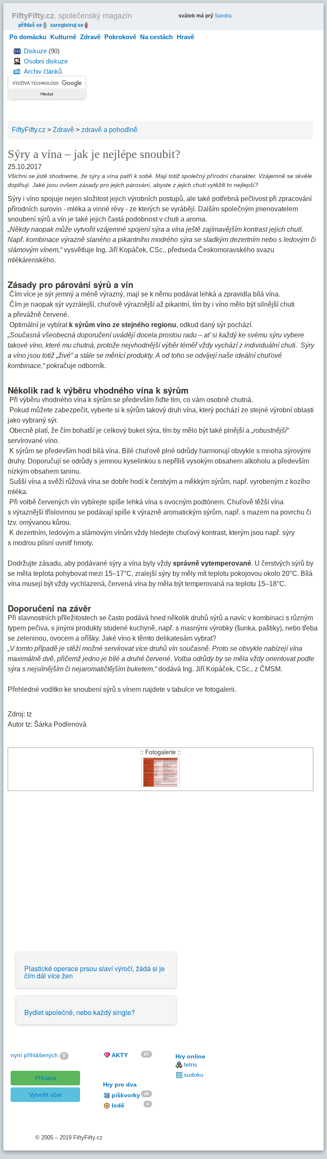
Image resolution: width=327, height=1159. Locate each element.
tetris (190, 1064)
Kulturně (63, 36)
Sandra (223, 16)
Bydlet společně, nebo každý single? (79, 1012)
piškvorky (126, 1095)
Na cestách (156, 36)
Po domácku (27, 36)
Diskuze (35, 51)
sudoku (194, 1074)
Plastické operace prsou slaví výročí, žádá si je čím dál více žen (94, 972)
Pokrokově (120, 36)
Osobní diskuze (46, 61)
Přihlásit (45, 1078)
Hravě (185, 36)
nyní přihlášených (34, 1055)
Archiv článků (43, 71)
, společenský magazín (72, 16)
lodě (118, 1105)
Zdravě (90, 36)
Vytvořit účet (45, 1094)
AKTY (120, 1055)
